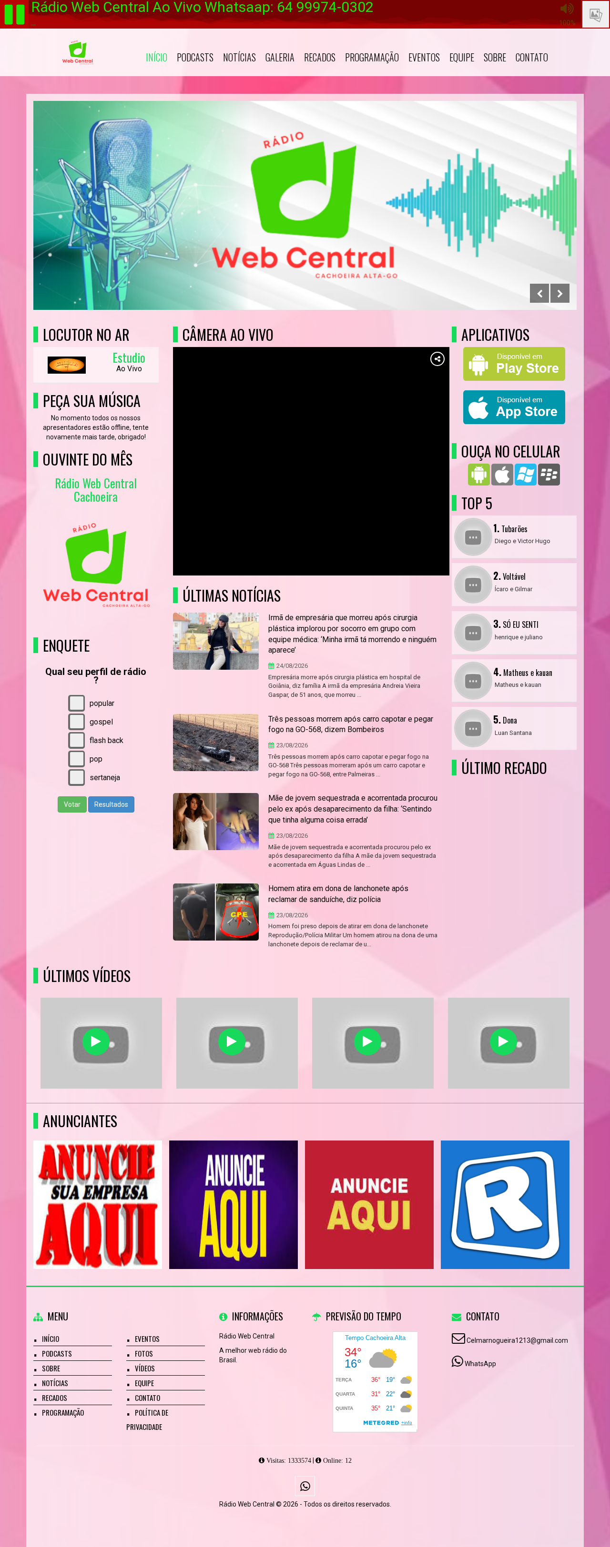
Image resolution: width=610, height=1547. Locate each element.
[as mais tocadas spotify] (231, 1041)
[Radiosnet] (505, 1187)
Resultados (111, 804)
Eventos (424, 57)
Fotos (144, 1353)
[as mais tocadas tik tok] (503, 1041)
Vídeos (145, 1368)
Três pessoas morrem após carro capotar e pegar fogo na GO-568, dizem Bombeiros (350, 724)
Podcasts (195, 57)
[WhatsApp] (305, 1486)
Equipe (461, 57)
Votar (72, 804)
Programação (372, 57)
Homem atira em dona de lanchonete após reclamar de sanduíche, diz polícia (338, 894)
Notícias (239, 57)
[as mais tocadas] (367, 1041)
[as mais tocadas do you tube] (96, 1041)
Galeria (280, 57)
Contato (532, 57)
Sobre (495, 57)
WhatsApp (480, 1364)
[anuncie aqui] (97, 1187)
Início (156, 57)
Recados (320, 57)
